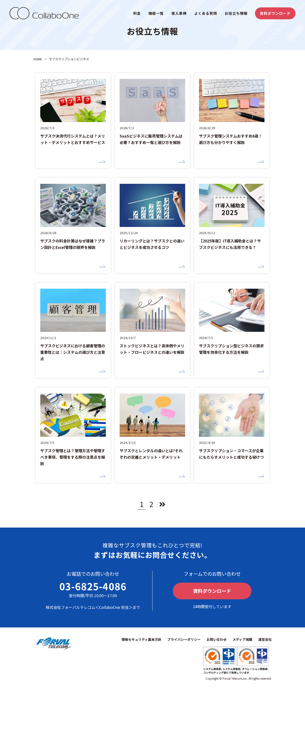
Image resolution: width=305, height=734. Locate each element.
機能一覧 (156, 13)
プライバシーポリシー (184, 639)
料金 (137, 13)
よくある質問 (205, 13)
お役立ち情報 (236, 13)
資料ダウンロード (275, 13)
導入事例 (179, 13)
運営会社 (265, 639)
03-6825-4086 (93, 586)
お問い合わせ (217, 639)
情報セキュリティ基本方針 (141, 639)
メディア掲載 (242, 639)
